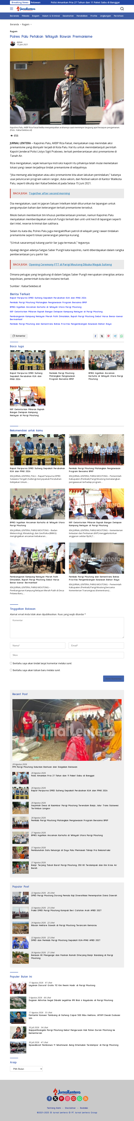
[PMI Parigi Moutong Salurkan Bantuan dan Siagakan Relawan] (67, 730)
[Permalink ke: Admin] (12, 43)
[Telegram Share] (115, 336)
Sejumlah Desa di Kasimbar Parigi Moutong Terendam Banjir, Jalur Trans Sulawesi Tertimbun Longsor (74, 807)
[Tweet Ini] (102, 336)
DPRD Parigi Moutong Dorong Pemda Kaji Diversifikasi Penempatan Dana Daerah (74, 895)
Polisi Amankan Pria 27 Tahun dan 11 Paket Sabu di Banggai (43, 2)
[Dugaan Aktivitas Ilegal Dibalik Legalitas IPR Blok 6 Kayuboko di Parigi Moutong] (18, 1003)
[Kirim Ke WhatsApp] (121, 336)
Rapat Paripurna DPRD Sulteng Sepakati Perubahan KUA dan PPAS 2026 (48, 298)
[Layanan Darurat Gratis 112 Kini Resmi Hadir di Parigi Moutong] (18, 988)
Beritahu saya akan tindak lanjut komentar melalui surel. (42, 663)
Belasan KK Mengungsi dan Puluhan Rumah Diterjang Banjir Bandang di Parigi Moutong (72, 956)
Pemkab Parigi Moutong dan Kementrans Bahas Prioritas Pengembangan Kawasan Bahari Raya (60, 324)
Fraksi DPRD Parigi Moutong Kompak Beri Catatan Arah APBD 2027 (66, 910)
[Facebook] (49, 1099)
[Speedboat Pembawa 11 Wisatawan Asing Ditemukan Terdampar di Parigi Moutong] (18, 1047)
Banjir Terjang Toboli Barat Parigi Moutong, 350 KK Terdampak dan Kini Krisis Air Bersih (74, 866)
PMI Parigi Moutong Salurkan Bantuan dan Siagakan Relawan (44, 767)
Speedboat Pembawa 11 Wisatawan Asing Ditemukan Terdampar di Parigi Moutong (73, 1045)
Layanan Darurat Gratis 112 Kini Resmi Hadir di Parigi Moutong (62, 985)
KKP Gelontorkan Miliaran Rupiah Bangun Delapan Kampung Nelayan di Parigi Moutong (56, 312)
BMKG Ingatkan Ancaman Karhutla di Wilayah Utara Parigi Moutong (45, 307)
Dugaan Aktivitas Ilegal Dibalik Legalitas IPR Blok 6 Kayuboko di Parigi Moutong (71, 1000)
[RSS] (85, 1099)
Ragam (13, 31)
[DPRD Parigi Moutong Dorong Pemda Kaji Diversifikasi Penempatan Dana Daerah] (20, 898)
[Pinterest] (61, 1099)
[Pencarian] (122, 8)
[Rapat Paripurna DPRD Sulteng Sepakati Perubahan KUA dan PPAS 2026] (27, 360)
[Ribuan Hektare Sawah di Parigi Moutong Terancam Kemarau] (20, 928)
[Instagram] (67, 1099)
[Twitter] (55, 1099)
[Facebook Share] (95, 336)
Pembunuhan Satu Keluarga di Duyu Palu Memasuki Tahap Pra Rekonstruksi (70, 850)
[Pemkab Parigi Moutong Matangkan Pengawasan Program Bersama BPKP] (67, 360)
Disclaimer (70, 1108)
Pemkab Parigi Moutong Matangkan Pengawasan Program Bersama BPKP (48, 302)
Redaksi (84, 1108)
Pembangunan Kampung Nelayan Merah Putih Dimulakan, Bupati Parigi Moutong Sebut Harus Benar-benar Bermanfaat (66, 318)
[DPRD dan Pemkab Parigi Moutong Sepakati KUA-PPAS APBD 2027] (20, 943)
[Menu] (12, 8)
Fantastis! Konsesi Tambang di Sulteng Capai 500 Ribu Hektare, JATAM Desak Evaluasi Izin (74, 1016)
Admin (19, 42)
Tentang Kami (54, 1108)
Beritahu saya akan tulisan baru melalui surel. (36, 670)
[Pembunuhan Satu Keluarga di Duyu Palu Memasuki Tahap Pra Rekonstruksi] (20, 853)
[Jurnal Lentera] (25, 8)
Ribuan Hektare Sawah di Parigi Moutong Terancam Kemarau (64, 925)
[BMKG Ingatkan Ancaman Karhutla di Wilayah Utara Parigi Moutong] (106, 360)
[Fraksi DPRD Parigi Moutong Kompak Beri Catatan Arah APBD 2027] (20, 913)
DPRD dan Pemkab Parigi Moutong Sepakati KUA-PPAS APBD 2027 (65, 940)
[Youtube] (73, 1099)
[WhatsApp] (79, 1099)
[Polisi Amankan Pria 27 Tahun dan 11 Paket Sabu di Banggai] (20, 778)
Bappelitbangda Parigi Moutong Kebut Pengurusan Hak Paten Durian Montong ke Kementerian (72, 1031)
